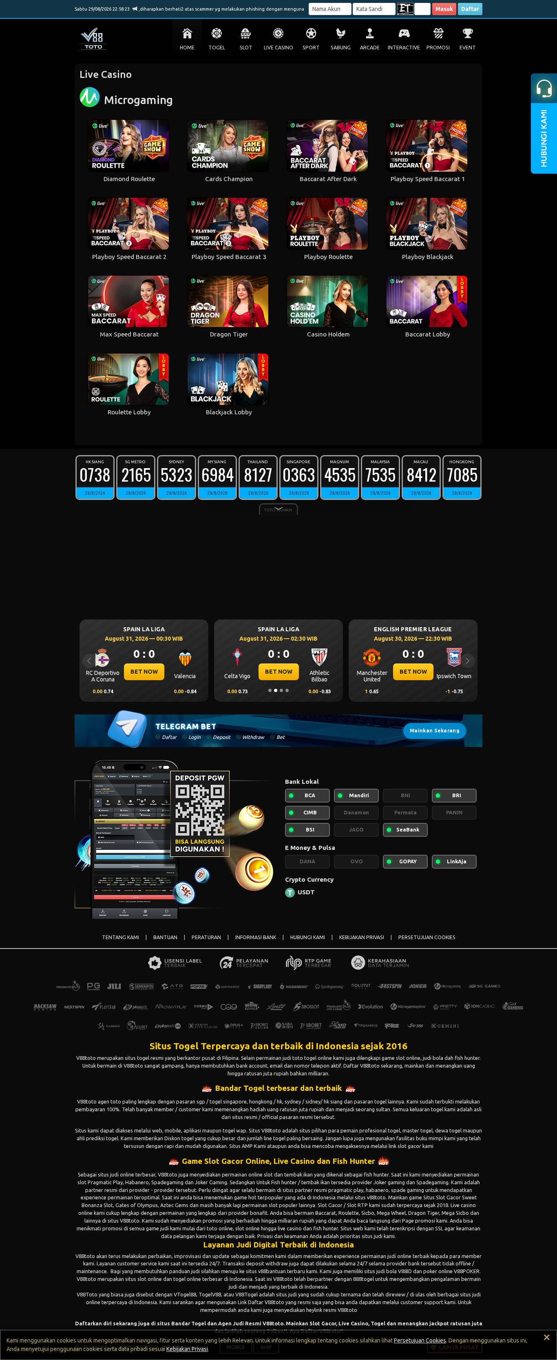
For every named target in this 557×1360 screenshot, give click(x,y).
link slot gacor (405, 1146)
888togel (363, 1279)
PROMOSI (438, 47)
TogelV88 (210, 1294)
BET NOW (144, 671)
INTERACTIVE (404, 47)
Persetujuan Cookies (420, 1340)
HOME (187, 47)
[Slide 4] (287, 690)
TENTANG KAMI (120, 937)
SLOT (246, 47)
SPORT (311, 47)
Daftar (470, 9)
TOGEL (216, 47)
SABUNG (341, 47)
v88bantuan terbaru (281, 1271)
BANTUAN (165, 937)
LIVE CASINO (278, 47)
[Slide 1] (270, 690)
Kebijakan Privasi (187, 1349)
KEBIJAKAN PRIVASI (361, 937)
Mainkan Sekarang (435, 730)
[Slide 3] (281, 690)
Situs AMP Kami (247, 1146)
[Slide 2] (275, 690)
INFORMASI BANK (255, 937)
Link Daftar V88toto (261, 1302)
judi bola (386, 1271)
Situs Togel (174, 1046)
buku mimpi (429, 1138)
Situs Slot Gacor (442, 1197)
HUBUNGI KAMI (307, 937)
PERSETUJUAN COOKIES (426, 937)
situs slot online (143, 1279)
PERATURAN (206, 937)
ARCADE (370, 47)
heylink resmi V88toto (331, 1310)
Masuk (444, 9)
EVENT (468, 47)
